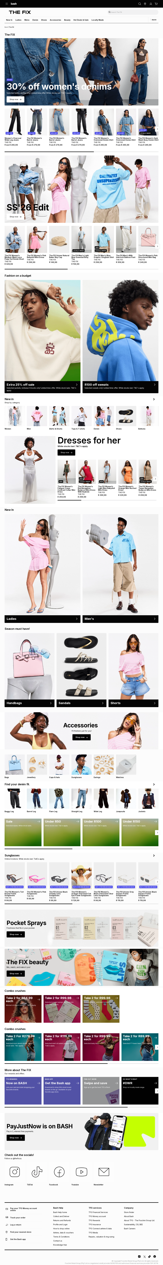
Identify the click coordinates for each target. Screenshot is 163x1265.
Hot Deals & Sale (81, 20)
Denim (35, 20)
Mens (26, 20)
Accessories (55, 20)
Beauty (67, 20)
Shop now (14, 99)
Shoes (44, 20)
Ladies (18, 20)
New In (9, 20)
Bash (6, 27)
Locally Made (98, 20)
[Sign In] (150, 3)
